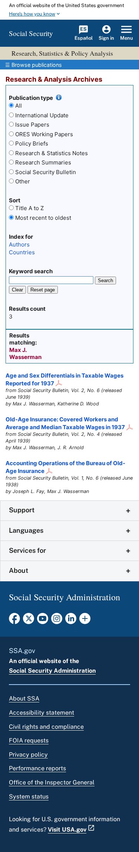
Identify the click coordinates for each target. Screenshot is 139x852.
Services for (27, 550)
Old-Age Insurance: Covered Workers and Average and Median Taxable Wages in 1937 (65, 423)
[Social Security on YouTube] (42, 621)
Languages (26, 530)
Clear (17, 290)
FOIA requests (29, 740)
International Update (42, 115)
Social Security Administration (52, 670)
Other (22, 181)
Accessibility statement (41, 712)
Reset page (42, 290)
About (18, 570)
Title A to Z (29, 208)
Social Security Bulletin (45, 172)
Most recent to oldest (43, 217)
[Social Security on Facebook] (14, 621)
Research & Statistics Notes (51, 153)
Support (21, 510)
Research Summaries (43, 162)
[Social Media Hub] (84, 621)
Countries (22, 252)
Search (105, 280)
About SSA (24, 698)
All (18, 105)
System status (29, 796)
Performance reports (37, 768)
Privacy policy (28, 754)
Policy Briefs (31, 143)
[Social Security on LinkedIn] (70, 621)
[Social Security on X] (28, 621)
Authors (19, 244)
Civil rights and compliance (46, 726)
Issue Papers (32, 124)
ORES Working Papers (44, 134)
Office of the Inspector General (52, 782)
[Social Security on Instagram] (56, 621)
